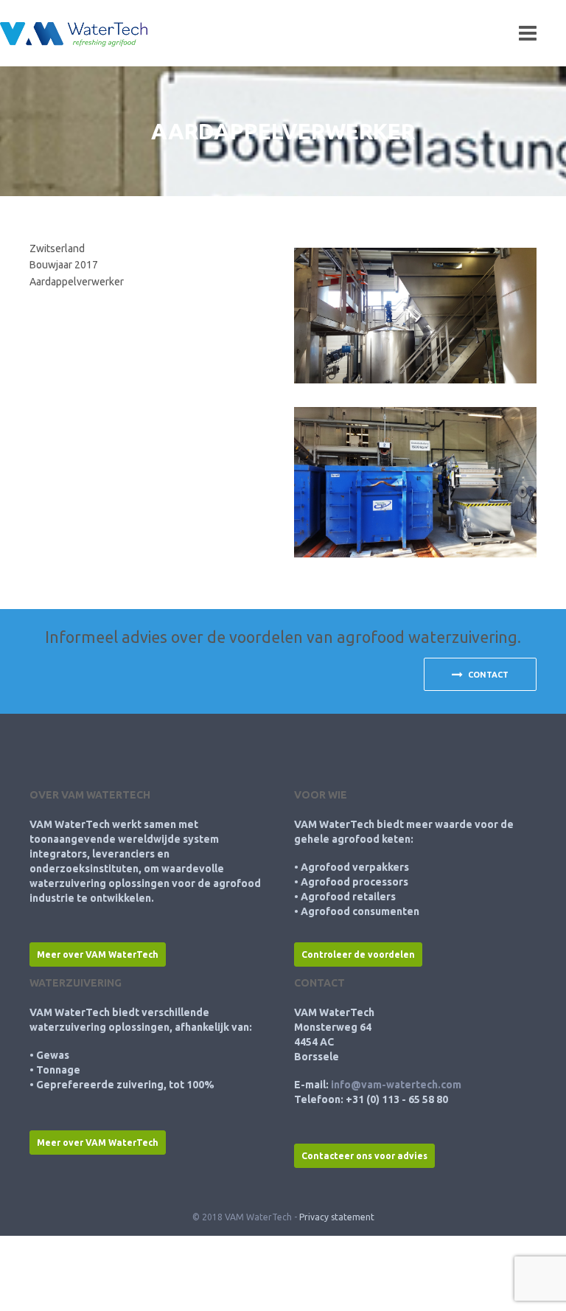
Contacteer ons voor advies (364, 1156)
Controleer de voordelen (358, 954)
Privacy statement (336, 1217)
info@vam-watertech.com (396, 1085)
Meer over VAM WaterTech (97, 954)
